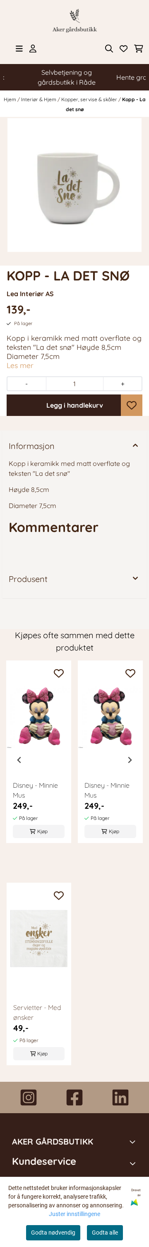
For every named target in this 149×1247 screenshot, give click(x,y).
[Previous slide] (19, 760)
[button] (132, 405)
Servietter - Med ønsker (37, 1012)
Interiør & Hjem (39, 99)
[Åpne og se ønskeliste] (123, 48)
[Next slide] (129, 760)
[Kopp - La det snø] (74, 185)
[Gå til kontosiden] (33, 48)
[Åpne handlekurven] (139, 48)
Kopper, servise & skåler (89, 99)
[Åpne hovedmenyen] (19, 48)
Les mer (20, 365)
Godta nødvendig (53, 1232)
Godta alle (105, 1232)
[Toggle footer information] (133, 1141)
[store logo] (74, 20)
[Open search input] (109, 48)
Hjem (10, 99)
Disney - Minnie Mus (35, 790)
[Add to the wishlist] (59, 673)
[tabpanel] (38, 756)
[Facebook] (74, 1097)
